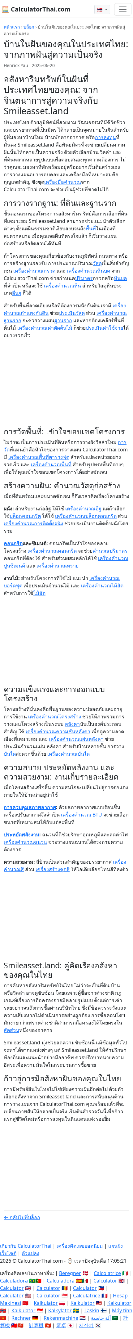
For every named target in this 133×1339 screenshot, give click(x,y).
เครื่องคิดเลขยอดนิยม (80, 1245)
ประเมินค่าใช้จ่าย (104, 327)
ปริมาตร (84, 278)
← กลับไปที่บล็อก (22, 1217)
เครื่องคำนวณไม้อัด (102, 585)
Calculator (105, 1280)
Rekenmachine (61, 1317)
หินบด (120, 278)
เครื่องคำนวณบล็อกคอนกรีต (86, 516)
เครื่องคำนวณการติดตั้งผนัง (33, 523)
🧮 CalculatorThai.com (36, 9)
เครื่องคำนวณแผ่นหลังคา (76, 738)
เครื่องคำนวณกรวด (34, 270)
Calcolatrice (107, 1273)
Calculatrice (86, 1295)
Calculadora (14, 1280)
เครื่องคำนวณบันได (68, 753)
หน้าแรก (12, 27)
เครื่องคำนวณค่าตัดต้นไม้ (44, 327)
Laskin (91, 1310)
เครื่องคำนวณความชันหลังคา (58, 731)
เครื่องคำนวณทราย (57, 565)
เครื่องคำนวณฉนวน (25, 842)
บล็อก (29, 27)
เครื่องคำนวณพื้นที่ (51, 464)
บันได (10, 753)
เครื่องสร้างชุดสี (53, 869)
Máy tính (122, 1310)
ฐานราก (63, 320)
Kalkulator (46, 1303)
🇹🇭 (100, 9)
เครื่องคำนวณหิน (62, 285)
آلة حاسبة (101, 1317)
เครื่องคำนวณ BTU (81, 814)
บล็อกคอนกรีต (25, 516)
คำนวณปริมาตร (109, 550)
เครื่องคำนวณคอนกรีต (52, 550)
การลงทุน (105, 137)
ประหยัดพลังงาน (21, 834)
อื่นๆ (16, 293)
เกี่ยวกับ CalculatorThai (25, 1245)
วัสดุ (97, 263)
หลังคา (72, 724)
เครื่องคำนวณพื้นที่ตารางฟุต (38, 457)
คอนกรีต (13, 543)
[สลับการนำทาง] (122, 9)
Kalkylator (60, 1310)
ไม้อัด (39, 593)
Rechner (21, 1317)
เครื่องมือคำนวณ (62, 182)
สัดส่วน (11, 1030)
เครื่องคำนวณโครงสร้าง (54, 716)
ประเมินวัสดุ (72, 313)
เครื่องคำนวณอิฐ (83, 508)
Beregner (70, 1273)
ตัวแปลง (30, 1253)
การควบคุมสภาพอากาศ (30, 807)
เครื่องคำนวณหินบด (88, 270)
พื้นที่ (91, 228)
